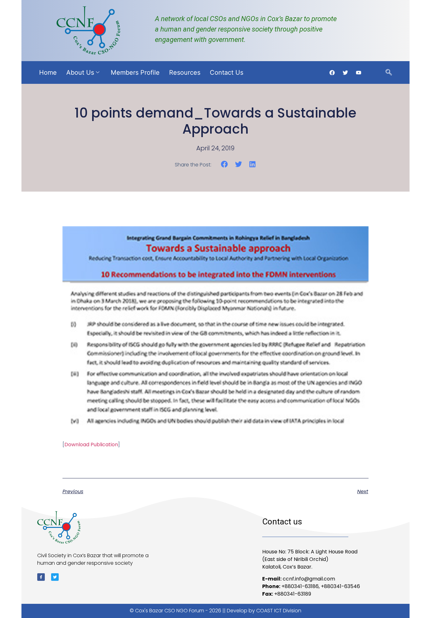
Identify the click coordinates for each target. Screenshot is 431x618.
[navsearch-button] (388, 72)
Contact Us (226, 72)
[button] (224, 164)
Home (48, 72)
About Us (80, 72)
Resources (184, 72)
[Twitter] (55, 577)
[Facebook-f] (41, 577)
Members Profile (135, 72)
